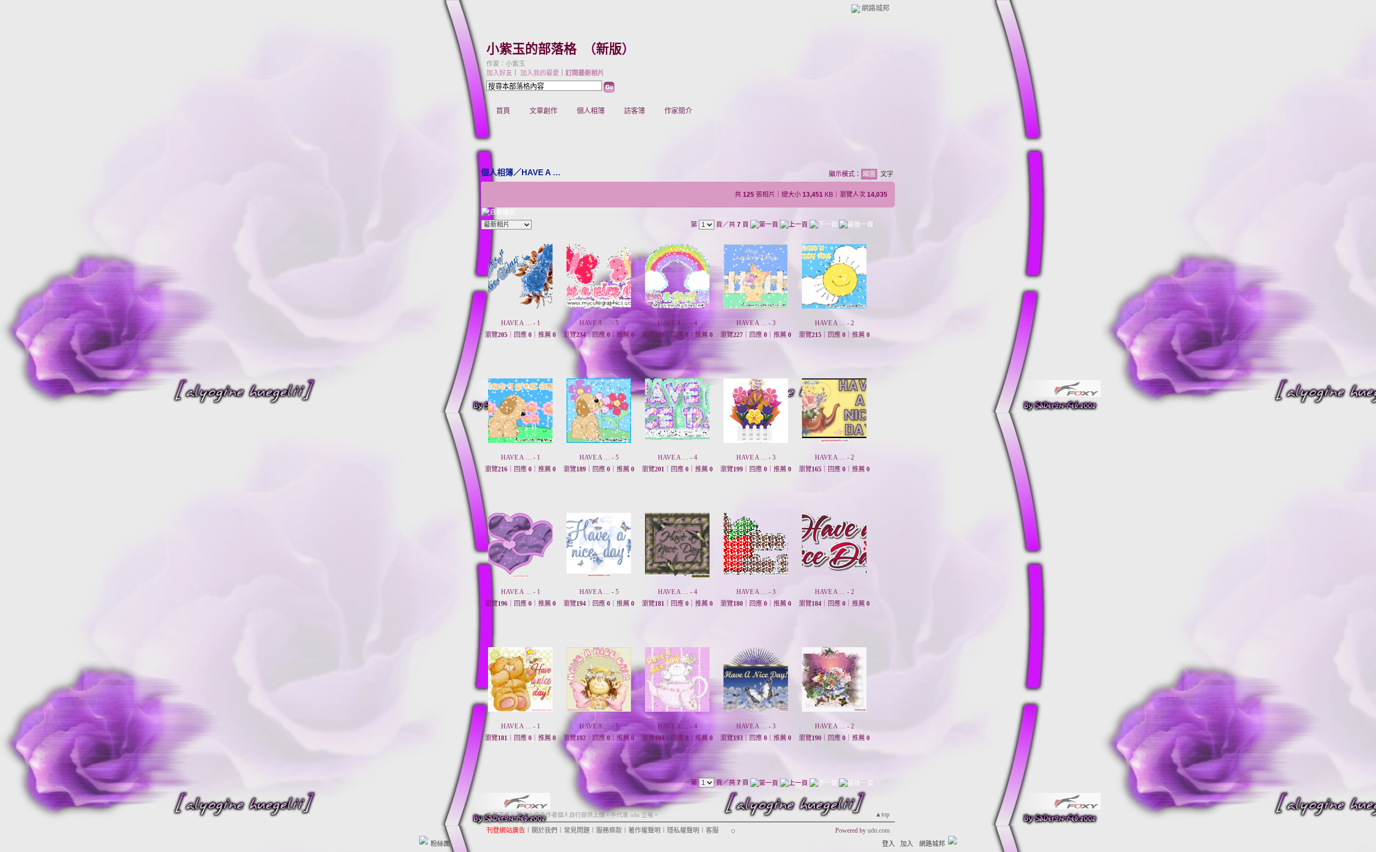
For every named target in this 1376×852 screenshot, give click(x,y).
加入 (906, 844)
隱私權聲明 (683, 830)
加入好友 (499, 73)
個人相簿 (591, 110)
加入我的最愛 (539, 73)
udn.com (879, 830)
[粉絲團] (423, 840)
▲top (882, 814)
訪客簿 (634, 110)
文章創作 (543, 110)
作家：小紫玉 (505, 64)
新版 (609, 49)
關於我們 (544, 830)
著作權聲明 (644, 830)
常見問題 (577, 830)
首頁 (503, 110)
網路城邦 (876, 8)
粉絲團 (440, 844)
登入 (888, 844)
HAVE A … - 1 (520, 323)
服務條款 (609, 830)
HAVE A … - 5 (599, 323)
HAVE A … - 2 (834, 323)
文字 (886, 174)
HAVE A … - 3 (756, 323)
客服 (712, 830)
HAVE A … (541, 172)
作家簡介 (678, 110)
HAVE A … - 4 (677, 323)
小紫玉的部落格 (531, 49)
